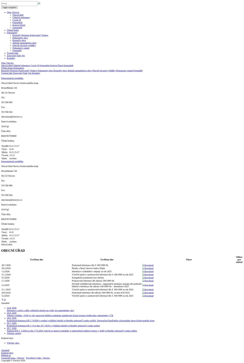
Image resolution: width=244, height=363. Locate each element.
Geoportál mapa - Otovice (12, 358)
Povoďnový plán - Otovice (38, 358)
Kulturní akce (7, 353)
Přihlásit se (6, 355)
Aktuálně (5, 350)
